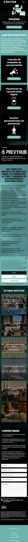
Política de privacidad (15, 283)
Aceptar (14, 272)
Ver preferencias (14, 280)
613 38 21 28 (12, 528)
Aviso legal (23, 283)
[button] (26, 258)
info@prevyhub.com (7, 517)
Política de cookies (6, 283)
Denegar (14, 276)
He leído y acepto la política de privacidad (15, 500)
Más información (14, 308)
